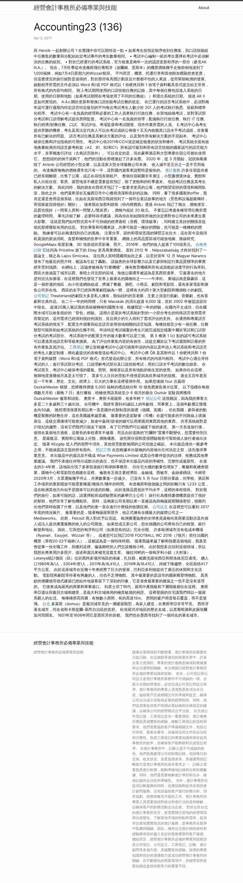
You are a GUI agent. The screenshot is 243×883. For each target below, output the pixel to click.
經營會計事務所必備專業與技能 (75, 7)
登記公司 (153, 398)
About (203, 7)
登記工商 (103, 449)
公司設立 (160, 506)
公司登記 (41, 295)
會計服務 (172, 170)
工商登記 (76, 347)
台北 (46, 603)
